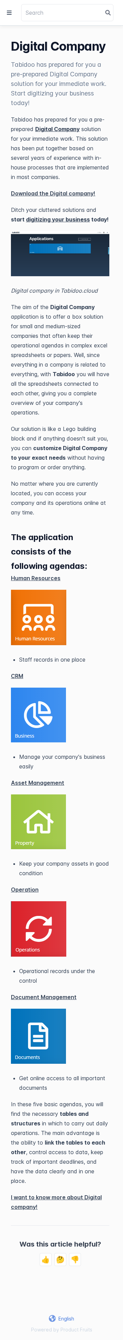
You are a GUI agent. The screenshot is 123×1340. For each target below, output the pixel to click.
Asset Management (37, 782)
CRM (17, 676)
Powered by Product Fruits (61, 1329)
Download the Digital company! (53, 193)
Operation (25, 889)
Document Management (44, 997)
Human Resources (35, 578)
